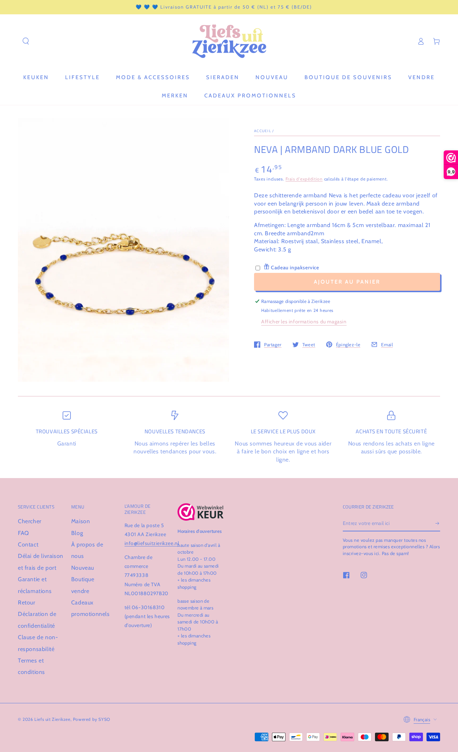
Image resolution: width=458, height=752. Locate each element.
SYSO (104, 719)
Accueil (262, 131)
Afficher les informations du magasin (304, 321)
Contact (28, 544)
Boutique (82, 579)
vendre (80, 591)
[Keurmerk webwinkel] (200, 512)
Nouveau (82, 567)
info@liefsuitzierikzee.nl (152, 543)
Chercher (30, 521)
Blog (77, 533)
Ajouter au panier (347, 282)
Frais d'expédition (304, 179)
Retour (26, 602)
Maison (80, 521)
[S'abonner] (437, 523)
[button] (26, 41)
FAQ (23, 533)
